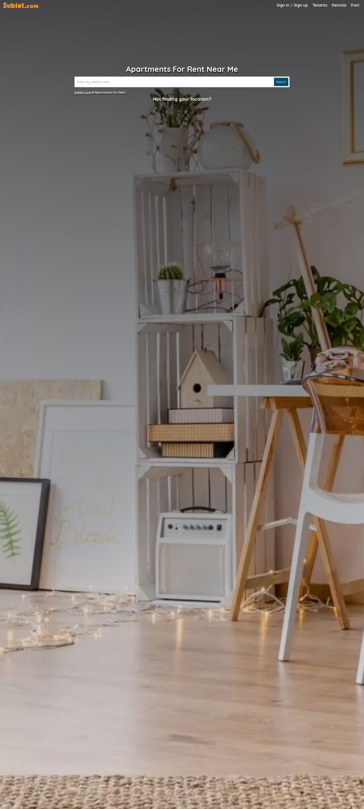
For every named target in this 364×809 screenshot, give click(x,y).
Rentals (339, 5)
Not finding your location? (182, 99)
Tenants (319, 5)
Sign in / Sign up (292, 5)
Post (355, 5)
